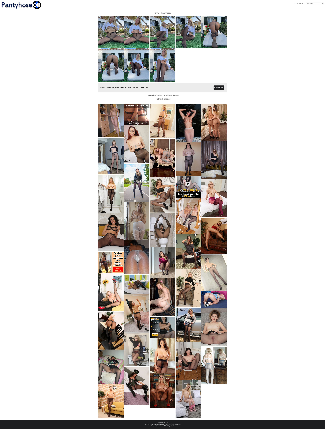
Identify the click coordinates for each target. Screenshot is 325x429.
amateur (159, 95)
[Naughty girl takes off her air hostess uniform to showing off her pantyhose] (162, 138)
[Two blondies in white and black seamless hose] (188, 233)
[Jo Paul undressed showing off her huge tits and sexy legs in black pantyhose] (162, 372)
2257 (172, 426)
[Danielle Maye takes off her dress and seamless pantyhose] (214, 178)
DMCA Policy (166, 426)
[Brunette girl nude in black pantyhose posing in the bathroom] (162, 246)
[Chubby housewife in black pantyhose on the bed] (111, 383)
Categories (301, 3)
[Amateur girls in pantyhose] (214, 383)
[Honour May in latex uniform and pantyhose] (136, 404)
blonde (169, 95)
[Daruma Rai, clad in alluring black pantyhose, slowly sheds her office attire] (188, 379)
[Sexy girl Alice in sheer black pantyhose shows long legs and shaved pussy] (111, 174)
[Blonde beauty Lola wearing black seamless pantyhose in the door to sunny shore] (136, 293)
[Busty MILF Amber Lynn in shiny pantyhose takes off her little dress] (214, 253)
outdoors (176, 95)
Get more (218, 88)
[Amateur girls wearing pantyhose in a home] (111, 137)
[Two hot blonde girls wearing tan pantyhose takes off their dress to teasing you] (214, 140)
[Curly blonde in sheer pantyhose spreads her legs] (214, 307)
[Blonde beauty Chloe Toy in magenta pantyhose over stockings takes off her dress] (214, 217)
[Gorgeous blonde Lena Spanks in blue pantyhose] (162, 176)
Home (153, 426)
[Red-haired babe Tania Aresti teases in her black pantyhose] (136, 163)
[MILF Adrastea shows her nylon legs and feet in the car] (188, 341)
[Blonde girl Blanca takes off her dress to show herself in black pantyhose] (111, 418)
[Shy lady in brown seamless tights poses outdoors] (214, 290)
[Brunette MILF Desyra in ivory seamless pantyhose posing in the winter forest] (188, 141)
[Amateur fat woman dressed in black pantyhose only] (188, 175)
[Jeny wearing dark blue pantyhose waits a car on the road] (136, 201)
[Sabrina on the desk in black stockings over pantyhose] (111, 349)
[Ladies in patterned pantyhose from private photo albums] (162, 277)
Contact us (159, 426)
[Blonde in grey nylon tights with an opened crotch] (162, 316)
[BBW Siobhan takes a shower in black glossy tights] (111, 212)
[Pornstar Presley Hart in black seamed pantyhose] (188, 268)
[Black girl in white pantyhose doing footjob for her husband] (136, 273)
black (164, 95)
